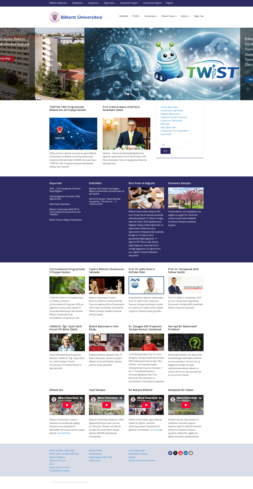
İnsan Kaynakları (137, 450)
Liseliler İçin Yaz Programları (174, 130)
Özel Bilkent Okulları (59, 470)
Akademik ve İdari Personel (173, 117)
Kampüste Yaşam (128, 2)
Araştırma (93, 2)
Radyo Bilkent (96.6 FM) (100, 457)
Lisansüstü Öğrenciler (171, 120)
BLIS (51, 463)
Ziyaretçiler (166, 134)
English (169, 2)
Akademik (77, 2)
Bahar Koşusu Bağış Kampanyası (65, 219)
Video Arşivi (94, 460)
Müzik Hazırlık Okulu (59, 467)
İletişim (184, 16)
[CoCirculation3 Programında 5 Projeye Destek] (67, 285)
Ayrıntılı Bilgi (171, 79)
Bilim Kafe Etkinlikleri (59, 204)
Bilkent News (95, 450)
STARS (135, 16)
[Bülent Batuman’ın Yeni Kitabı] (106, 342)
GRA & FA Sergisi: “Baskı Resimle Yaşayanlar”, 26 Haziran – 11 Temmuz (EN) (104, 201)
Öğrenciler (109, 2)
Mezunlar (165, 124)
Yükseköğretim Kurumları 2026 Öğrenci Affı (64, 197)
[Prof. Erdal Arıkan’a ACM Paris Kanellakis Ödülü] (126, 133)
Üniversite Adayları (152, 2)
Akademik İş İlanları (138, 453)
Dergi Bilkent (95, 453)
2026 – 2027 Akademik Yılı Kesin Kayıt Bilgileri (65, 190)
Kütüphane (150, 16)
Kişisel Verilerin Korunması (142, 460)
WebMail (123, 16)
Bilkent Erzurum (57, 460)
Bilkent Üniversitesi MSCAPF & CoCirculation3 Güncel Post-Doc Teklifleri (65, 212)
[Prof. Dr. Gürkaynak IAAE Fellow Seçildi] (186, 285)
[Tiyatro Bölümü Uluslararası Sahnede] (106, 285)
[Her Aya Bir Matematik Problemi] (186, 342)
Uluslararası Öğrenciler (171, 110)
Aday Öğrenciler (168, 127)
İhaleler (132, 457)
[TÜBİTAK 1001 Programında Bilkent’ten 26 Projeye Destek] (73, 133)
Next (247, 64)
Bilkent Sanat (168, 16)
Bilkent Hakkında (57, 2)
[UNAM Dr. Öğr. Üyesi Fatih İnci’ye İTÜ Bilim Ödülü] (67, 342)
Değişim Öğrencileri (170, 113)
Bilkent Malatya (57, 457)
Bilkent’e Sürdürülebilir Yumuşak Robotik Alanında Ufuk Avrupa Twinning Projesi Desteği (179, 51)
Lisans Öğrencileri (169, 107)
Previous (5, 64)
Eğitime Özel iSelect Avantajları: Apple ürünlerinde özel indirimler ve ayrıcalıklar (106, 191)
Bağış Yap (199, 16)
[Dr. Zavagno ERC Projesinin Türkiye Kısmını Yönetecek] (146, 342)
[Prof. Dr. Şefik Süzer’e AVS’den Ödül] (146, 285)
